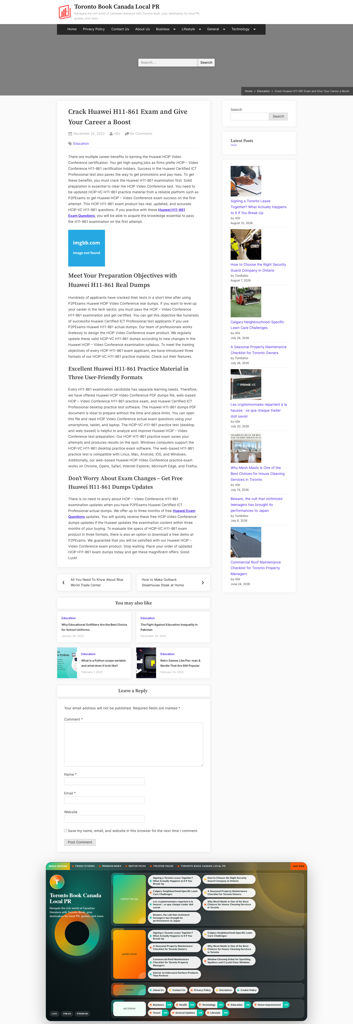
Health (183, 1004)
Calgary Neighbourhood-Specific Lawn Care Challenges (175, 893)
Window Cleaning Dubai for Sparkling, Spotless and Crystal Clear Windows (229, 961)
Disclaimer (225, 990)
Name (70, 774)
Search (236, 110)
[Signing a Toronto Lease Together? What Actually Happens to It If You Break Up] (246, 182)
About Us (142, 29)
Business (162, 29)
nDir (117, 133)
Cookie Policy (249, 990)
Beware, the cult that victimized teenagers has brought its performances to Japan (257, 505)
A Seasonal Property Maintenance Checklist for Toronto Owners (227, 893)
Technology (240, 29)
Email (70, 793)
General (213, 29)
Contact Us (120, 29)
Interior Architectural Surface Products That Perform (175, 974)
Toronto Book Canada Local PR (117, 7)
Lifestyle (188, 29)
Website (70, 812)
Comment (73, 719)
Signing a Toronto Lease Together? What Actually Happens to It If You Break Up (259, 207)
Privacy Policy (94, 29)
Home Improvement (269, 1004)
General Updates (185, 1012)
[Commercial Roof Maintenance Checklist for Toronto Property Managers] (246, 543)
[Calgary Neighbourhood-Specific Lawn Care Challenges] (246, 303)
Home (72, 29)
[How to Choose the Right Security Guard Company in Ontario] (246, 245)
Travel (156, 1012)
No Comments (141, 134)
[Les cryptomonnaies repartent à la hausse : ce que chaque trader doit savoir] (246, 385)
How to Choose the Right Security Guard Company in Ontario (227, 879)
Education (81, 143)
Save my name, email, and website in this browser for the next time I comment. (133, 831)
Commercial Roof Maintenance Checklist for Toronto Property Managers (256, 568)
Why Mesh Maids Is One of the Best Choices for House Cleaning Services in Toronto (258, 474)
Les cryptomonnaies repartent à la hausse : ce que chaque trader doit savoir (259, 410)
